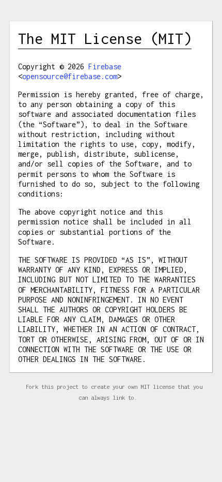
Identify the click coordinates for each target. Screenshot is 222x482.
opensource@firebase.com (69, 76)
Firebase (104, 66)
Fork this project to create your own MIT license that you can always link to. (114, 391)
